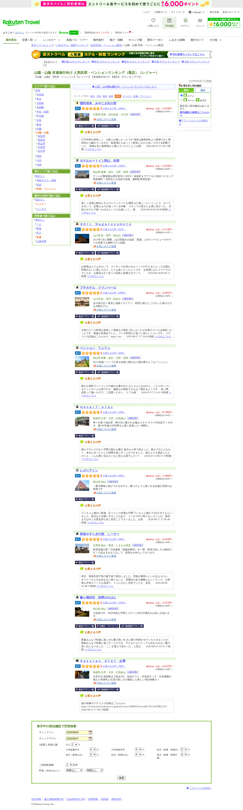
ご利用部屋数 (46, 765)
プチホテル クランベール (98, 287)
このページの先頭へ (200, 788)
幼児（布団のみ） (120, 755)
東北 (38, 98)
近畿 (38, 128)
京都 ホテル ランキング (167, 61)
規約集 (104, 799)
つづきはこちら (93, 149)
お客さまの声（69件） (114, 475)
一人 (38, 224)
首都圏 (40, 107)
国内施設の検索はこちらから (194, 113)
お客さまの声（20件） (114, 412)
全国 (37, 90)
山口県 (41, 151)
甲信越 (40, 115)
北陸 (38, 120)
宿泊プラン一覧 (87, 126)
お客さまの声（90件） (114, 539)
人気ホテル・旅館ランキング (72, 45)
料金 (50, 770)
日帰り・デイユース (108, 626)
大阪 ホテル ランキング (197, 61)
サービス (127, 96)
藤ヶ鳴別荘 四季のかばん (98, 597)
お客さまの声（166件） (115, 166)
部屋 (105, 96)
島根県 (41, 140)
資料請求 (116, 799)
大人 (68, 744)
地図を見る (135, 114)
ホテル (191, 96)
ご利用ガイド (160, 12)
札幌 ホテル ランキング (77, 61)
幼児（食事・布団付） (168, 749)
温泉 (38, 184)
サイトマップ (178, 12)
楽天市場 (214, 12)
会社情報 (36, 799)
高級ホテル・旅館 (46, 180)
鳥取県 (41, 136)
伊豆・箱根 (42, 111)
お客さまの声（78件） (114, 666)
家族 (38, 228)
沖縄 (38, 164)
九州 (38, 160)
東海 (38, 124)
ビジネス (41, 209)
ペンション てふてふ (95, 347)
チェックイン (46, 732)
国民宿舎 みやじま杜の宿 (98, 103)
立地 (98, 96)
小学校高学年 (72, 749)
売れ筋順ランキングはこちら (189, 54)
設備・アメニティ (142, 96)
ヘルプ (146, 12)
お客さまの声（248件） (115, 108)
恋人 (38, 232)
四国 (38, 156)
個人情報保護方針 (54, 799)
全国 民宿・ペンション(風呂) (106, 45)
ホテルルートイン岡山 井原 (99, 160)
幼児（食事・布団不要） (167, 756)
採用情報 (93, 799)
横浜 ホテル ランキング (137, 61)
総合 (92, 96)
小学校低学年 (118, 749)
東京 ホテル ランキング (107, 61)
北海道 (40, 94)
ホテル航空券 (197, 100)
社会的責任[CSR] (76, 799)
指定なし (40, 176)
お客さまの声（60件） (114, 353)
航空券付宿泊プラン (108, 126)
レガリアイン (89, 470)
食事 (111, 96)
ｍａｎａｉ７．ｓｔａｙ (96, 407)
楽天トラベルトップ (42, 45)
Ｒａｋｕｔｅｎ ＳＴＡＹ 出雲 (102, 661)
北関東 (40, 103)
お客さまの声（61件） (114, 229)
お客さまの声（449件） (115, 292)
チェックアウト (47, 738)
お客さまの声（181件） (115, 602)
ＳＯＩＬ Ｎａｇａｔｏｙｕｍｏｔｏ (106, 224)
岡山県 (41, 143)
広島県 (41, 147)
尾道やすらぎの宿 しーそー (99, 534)
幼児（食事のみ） (75, 755)
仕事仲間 (41, 241)
